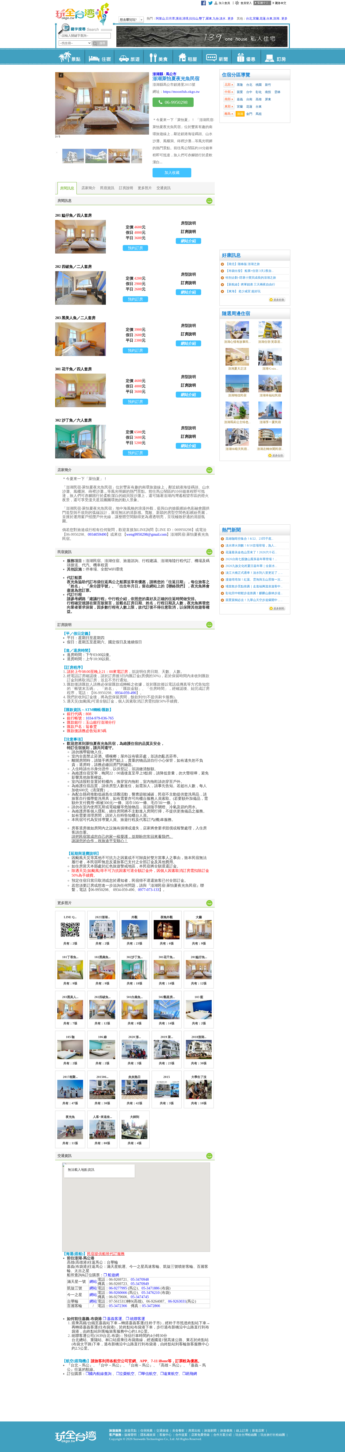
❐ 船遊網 (111, 1275)
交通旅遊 (162, 1430)
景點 (69, 56)
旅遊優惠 (226, 1430)
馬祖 (259, 114)
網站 (93, 1282)
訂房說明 (126, 188)
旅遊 (128, 56)
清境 (185, 18)
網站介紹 (188, 241)
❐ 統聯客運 (135, 1319)
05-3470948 (140, 1279)
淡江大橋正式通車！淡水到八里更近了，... (254, 572)
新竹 (268, 84)
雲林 (277, 92)
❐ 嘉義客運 (112, 1319)
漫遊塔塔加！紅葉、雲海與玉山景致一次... (254, 579)
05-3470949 (140, 1284)
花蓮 (263, 18)
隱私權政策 (148, 1434)
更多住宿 (277, 455)
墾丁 (202, 18)
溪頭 (179, 18)
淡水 (222, 18)
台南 (249, 99)
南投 (268, 92)
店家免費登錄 (200, 1434)
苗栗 (240, 92)
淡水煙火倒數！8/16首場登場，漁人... (251, 545)
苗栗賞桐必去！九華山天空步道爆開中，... (254, 600)
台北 (249, 18)
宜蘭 (256, 18)
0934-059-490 (125, 693)
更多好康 (279, 299)
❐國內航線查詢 (99, 1374)
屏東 (268, 99)
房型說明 (188, 223)
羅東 (209, 18)
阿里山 (160, 18)
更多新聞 (279, 608)
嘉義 (240, 99)
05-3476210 (151, 1293)
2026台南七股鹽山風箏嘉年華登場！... (251, 559)
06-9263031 (177, 1301)
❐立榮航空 (125, 1374)
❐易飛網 (189, 1374)
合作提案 (181, 1434)
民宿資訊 (107, 188)
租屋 (187, 56)
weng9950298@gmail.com (146, 534)
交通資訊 (164, 188)
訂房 (275, 56)
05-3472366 (118, 1306)
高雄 (259, 99)
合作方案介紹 (222, 1434)
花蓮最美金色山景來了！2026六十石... (251, 552)
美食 (157, 56)
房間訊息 (67, 188)
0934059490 (97, 534)
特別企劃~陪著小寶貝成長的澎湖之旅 (251, 277)
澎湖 (276, 18)
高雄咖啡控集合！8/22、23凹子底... (249, 538)
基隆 (240, 84)
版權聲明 (130, 1434)
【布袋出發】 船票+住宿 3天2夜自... (250, 271)
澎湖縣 (158, 74)
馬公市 (171, 74)
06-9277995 (118, 1288)
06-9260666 (118, 1293)
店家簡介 (88, 188)
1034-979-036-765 (100, 718)
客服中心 (165, 1434)
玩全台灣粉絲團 (246, 1434)
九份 (216, 18)
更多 (231, 18)
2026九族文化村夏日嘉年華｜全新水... (251, 566)
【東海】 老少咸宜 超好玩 (243, 291)
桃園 (259, 84)
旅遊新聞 (210, 1430)
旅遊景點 (130, 1430)
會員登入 (246, 3)
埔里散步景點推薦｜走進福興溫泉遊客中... (254, 586)
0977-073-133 (148, 890)
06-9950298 (176, 102)
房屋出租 (194, 1430)
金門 (249, 114)
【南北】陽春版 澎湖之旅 (243, 264)
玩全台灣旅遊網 (82, 14)
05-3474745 (140, 1297)
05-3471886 (151, 1288)
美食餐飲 (178, 1430)
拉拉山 (193, 18)
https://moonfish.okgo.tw (181, 92)
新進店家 (258, 1430)
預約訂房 (135, 248)
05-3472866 (151, 1306)
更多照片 (145, 188)
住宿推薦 (146, 1430)
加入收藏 (172, 173)
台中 (249, 92)
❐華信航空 (147, 1374)
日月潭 (170, 18)
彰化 (259, 92)
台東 (269, 18)
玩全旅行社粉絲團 (273, 1434)
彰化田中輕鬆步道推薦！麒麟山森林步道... (254, 593)
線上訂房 (242, 1430)
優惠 (246, 56)
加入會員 (224, 3)
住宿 (99, 56)
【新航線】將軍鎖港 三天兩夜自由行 (250, 284)
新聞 (216, 56)
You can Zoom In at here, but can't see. (80, 237)
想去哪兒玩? (128, 19)
